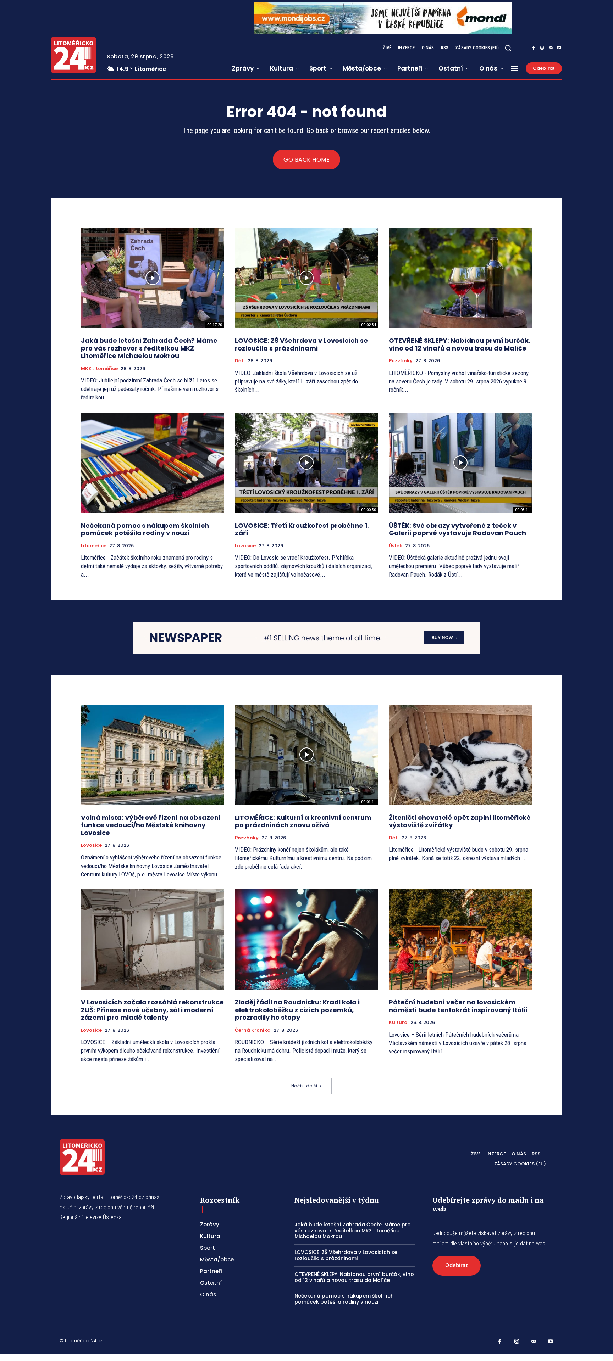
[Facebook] (533, 48)
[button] (508, 47)
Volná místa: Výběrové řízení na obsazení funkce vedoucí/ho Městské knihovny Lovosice (151, 825)
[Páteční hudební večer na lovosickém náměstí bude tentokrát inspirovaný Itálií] (460, 939)
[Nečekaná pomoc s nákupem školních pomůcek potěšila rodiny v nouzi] (152, 463)
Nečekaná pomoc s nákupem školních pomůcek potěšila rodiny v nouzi (145, 529)
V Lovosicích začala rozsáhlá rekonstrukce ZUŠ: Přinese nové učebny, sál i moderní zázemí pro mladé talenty (152, 1010)
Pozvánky (401, 361)
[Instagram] (542, 48)
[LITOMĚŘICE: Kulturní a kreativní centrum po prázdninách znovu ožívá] (306, 755)
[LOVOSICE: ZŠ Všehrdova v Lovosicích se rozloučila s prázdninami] (306, 278)
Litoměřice (93, 546)
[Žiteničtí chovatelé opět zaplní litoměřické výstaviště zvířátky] (460, 755)
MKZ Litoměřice (99, 368)
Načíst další (304, 1086)
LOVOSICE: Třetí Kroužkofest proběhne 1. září (302, 529)
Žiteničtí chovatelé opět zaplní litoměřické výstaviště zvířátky (460, 821)
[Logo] (73, 55)
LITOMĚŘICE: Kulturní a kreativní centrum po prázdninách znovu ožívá (303, 821)
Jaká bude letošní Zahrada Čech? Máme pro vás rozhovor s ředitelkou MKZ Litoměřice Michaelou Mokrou (149, 348)
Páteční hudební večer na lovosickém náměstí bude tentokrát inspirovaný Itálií (458, 1006)
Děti (240, 361)
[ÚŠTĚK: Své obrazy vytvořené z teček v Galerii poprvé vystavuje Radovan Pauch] (460, 463)
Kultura (398, 1022)
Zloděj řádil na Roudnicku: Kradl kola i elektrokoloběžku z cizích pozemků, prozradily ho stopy (297, 1010)
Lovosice (245, 546)
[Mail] (550, 48)
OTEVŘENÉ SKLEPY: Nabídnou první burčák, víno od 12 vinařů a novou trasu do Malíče (459, 344)
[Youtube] (559, 48)
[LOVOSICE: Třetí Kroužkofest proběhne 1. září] (306, 463)
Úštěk (395, 546)
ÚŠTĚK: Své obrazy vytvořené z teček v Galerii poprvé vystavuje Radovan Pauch (457, 529)
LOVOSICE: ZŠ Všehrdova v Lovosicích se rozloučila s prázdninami (301, 344)
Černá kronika (253, 1030)
